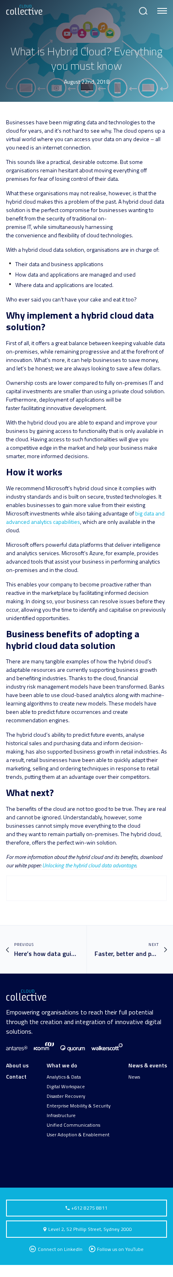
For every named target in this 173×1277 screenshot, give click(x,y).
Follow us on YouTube (120, 1249)
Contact (16, 1076)
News (134, 1077)
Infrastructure (61, 1115)
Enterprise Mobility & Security (79, 1105)
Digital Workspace (66, 1086)
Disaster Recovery (66, 1096)
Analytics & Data (64, 1077)
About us (17, 1065)
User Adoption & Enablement (78, 1134)
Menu (160, 7)
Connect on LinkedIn (59, 1249)
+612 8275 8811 (88, 1208)
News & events (147, 1065)
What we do (62, 1065)
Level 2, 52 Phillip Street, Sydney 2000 (90, 1229)
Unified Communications (73, 1125)
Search (142, 7)
